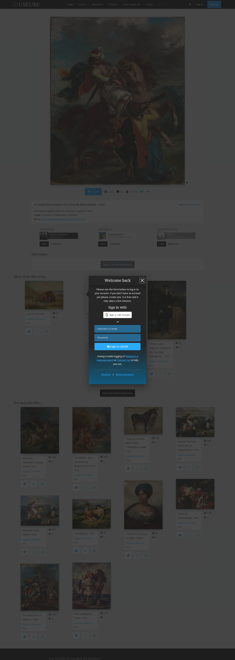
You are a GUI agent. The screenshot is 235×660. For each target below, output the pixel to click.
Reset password (124, 374)
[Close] (142, 280)
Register (106, 374)
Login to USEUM (118, 346)
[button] (117, 315)
